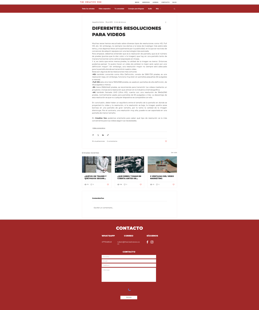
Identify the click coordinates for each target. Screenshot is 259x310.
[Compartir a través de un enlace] (108, 135)
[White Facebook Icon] (147, 242)
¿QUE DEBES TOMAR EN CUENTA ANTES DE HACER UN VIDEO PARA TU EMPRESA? (129, 177)
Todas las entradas (88, 9)
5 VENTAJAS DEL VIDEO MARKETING (162, 177)
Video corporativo (104, 9)
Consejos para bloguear (136, 9)
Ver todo (174, 152)
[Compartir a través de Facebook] (93, 135)
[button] (174, 8)
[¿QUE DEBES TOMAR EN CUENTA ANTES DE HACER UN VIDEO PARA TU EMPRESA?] (129, 164)
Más (157, 9)
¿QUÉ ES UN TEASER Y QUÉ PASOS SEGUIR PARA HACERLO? (95, 177)
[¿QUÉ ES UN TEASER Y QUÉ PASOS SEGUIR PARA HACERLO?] (96, 164)
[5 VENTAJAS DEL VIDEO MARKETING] (162, 164)
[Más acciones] (166, 22)
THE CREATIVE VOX (91, 2)
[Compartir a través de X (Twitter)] (98, 135)
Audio (150, 9)
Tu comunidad (119, 9)
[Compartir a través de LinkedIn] (103, 135)
